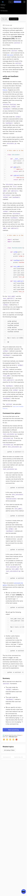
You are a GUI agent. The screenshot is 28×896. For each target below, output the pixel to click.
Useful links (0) (18, 757)
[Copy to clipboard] (22, 150)
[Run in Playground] (19, 150)
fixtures (5, 90)
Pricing (2, 7)
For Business (4, 10)
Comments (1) (7, 757)
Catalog (3, 4)
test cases (10, 55)
